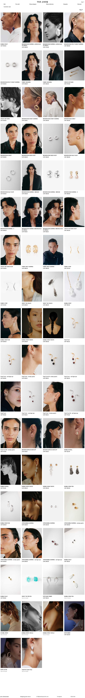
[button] (5, 4)
